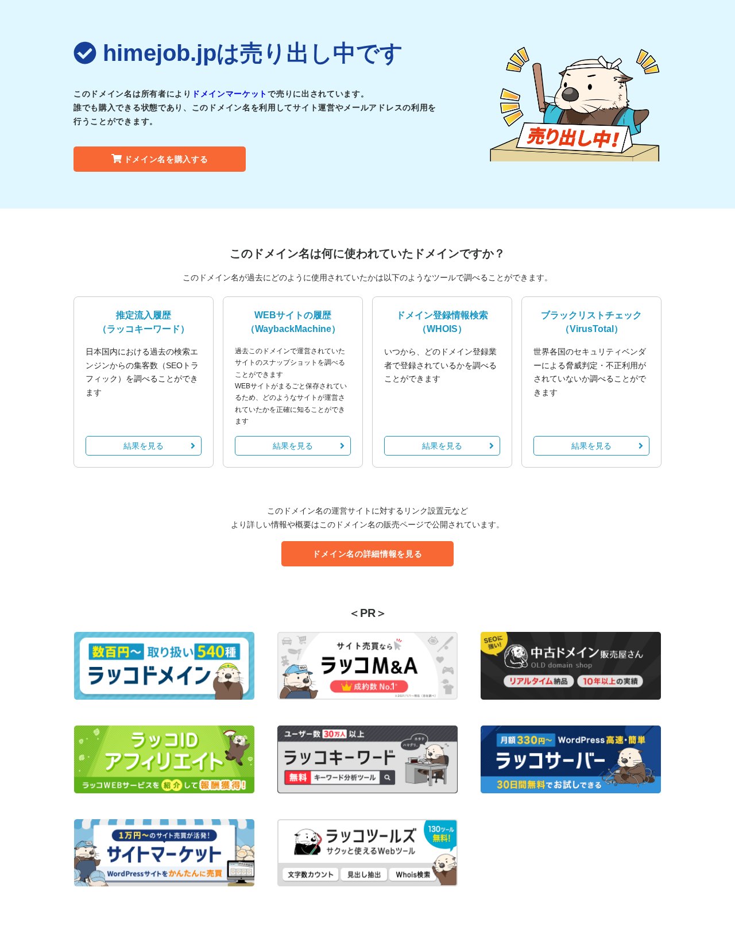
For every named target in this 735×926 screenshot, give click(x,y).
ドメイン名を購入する (166, 159)
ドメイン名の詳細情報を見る (367, 553)
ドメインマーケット (230, 93)
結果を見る (143, 445)
